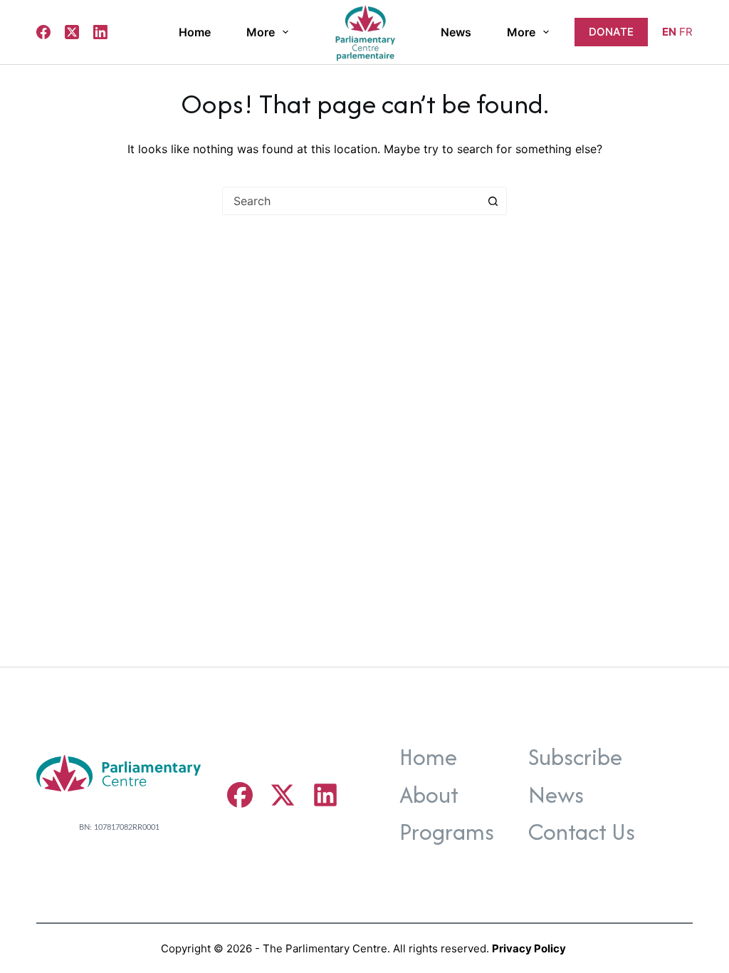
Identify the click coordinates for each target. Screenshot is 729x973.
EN (669, 31)
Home (195, 32)
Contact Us (581, 831)
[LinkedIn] (100, 32)
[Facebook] (43, 32)
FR (686, 31)
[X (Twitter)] (72, 32)
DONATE (611, 31)
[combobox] (351, 201)
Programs (446, 831)
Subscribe (575, 757)
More (260, 32)
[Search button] (492, 200)
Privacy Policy (529, 948)
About (428, 794)
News (456, 32)
